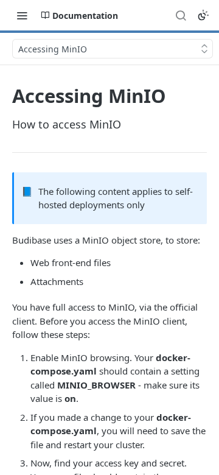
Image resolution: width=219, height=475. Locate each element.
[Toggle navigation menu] (22, 15)
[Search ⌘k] (180, 15)
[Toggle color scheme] (203, 15)
